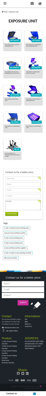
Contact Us (28, 326)
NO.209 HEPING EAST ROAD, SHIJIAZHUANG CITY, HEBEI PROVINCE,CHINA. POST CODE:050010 (34, 345)
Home (6, 12)
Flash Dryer (5, 360)
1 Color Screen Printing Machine (9, 343)
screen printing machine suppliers (15, 248)
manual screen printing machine (14, 233)
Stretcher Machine (8, 363)
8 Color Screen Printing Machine (9, 357)
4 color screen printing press (13, 238)
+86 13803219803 (12, 331)
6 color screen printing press (13, 243)
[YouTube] (18, 373)
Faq (26, 319)
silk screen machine (10, 258)
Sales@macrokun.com (11, 328)
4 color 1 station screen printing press (16, 228)
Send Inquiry (12, 214)
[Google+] (27, 373)
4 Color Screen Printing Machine (9, 347)
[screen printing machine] (2, 12)
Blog (26, 322)
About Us (28, 324)
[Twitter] (22, 373)
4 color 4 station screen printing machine (17, 253)
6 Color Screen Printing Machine (9, 352)
